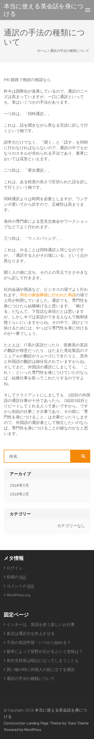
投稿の (16, 576)
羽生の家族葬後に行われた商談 (48, 294)
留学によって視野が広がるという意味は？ (45, 651)
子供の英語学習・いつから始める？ (39, 642)
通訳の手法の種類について (31, 678)
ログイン (15, 567)
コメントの (20, 585)
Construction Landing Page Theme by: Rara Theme (46, 722)
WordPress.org (18, 594)
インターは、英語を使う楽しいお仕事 (41, 624)
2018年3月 (19, 485)
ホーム (42, 51)
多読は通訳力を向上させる (31, 633)
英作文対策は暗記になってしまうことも (43, 660)
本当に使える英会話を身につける (43, 10)
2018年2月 (19, 494)
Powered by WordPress (23, 729)
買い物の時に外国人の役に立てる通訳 (41, 669)
